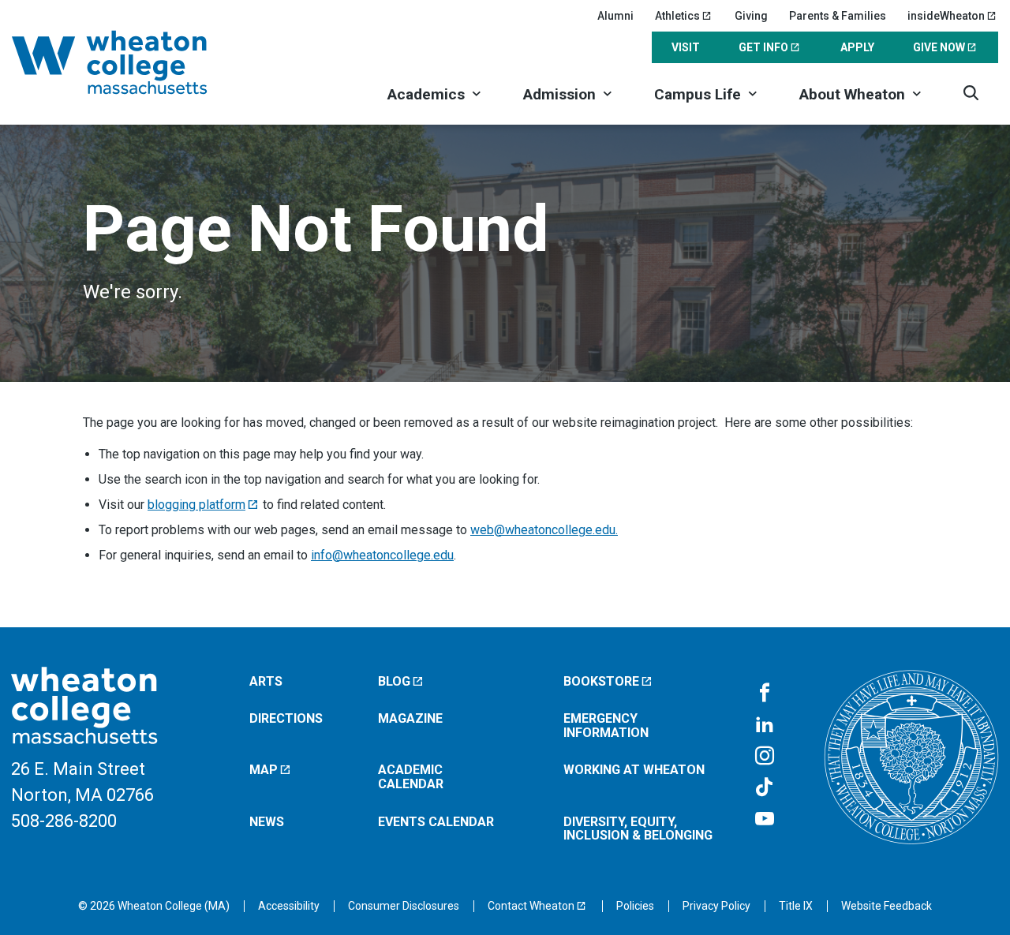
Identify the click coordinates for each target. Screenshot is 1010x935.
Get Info (763, 47)
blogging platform (196, 504)
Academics (426, 94)
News (266, 821)
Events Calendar (436, 821)
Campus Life (697, 94)
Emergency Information (606, 725)
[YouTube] (764, 820)
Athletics (677, 15)
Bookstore (601, 681)
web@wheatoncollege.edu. (544, 529)
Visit (685, 47)
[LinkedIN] (764, 725)
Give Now (939, 47)
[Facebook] (764, 693)
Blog (394, 681)
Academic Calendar (410, 776)
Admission (559, 94)
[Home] (130, 62)
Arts (265, 681)
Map (263, 769)
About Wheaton (852, 94)
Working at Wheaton (634, 769)
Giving (751, 15)
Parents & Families (837, 15)
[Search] (971, 92)
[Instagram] (764, 756)
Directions (286, 718)
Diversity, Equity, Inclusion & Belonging (638, 828)
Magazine (410, 718)
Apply (857, 47)
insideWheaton (946, 15)
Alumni (615, 15)
